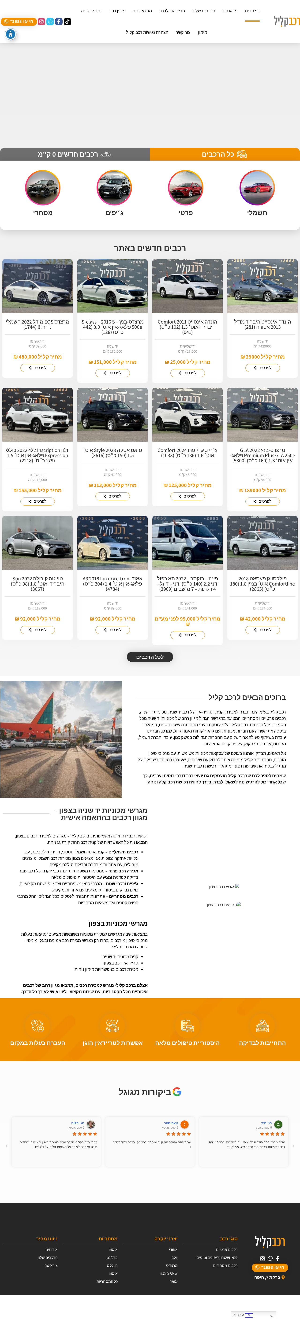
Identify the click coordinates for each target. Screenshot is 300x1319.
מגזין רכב (117, 10)
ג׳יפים (114, 212)
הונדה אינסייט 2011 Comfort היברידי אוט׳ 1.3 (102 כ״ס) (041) (187, 326)
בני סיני (266, 1122)
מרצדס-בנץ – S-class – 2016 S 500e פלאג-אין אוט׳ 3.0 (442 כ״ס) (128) (113, 326)
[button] (19, 22)
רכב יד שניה (91, 10)
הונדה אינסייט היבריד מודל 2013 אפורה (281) (262, 324)
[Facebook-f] (59, 21)
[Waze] (50, 21)
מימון (202, 32)
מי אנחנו (230, 10)
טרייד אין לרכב (172, 10)
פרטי (186, 212)
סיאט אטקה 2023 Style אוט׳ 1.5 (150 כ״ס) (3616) (112, 453)
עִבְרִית (238, 1314)
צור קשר (183, 32)
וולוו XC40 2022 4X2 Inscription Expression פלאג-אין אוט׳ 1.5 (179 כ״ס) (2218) (37, 455)
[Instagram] (41, 21)
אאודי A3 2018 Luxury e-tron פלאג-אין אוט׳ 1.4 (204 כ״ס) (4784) (112, 583)
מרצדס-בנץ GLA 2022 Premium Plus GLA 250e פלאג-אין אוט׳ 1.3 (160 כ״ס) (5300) (262, 455)
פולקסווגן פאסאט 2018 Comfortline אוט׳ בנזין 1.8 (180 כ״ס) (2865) (262, 583)
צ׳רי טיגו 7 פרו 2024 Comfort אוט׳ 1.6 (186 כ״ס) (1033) (188, 453)
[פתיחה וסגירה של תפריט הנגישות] (10, 34)
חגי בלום (77, 1122)
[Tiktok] (67, 21)
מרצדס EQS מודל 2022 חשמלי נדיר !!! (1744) (37, 324)
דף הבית (252, 10)
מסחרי (43, 212)
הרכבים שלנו (204, 10)
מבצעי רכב (142, 10)
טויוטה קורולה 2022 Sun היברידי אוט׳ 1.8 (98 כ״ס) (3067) (37, 583)
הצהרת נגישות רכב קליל (147, 32)
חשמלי (257, 212)
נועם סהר (171, 1122)
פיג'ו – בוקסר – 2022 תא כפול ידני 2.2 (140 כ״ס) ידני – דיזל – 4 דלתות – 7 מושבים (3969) (187, 583)
